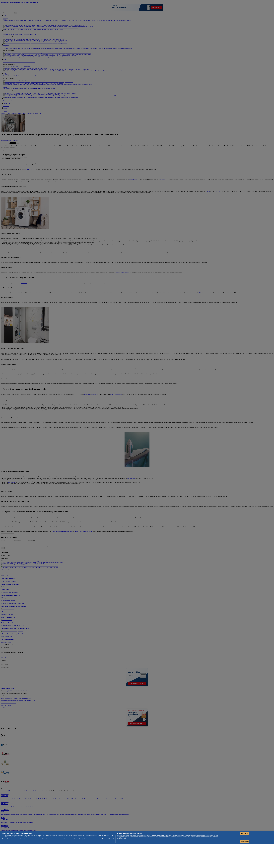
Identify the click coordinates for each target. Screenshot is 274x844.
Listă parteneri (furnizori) (121, 838)
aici (82, 839)
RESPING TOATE (245, 841)
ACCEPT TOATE (244, 833)
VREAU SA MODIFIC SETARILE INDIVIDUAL (245, 837)
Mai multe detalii (37, 836)
